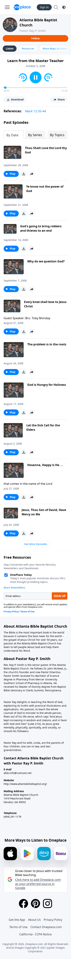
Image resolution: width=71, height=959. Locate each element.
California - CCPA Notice (35, 934)
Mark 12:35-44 (35, 111)
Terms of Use (18, 927)
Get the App (17, 920)
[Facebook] (23, 903)
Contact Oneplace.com (46, 927)
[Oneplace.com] (22, 7)
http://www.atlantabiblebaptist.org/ (25, 784)
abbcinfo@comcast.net (17, 773)
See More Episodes (35, 544)
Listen (9, 48)
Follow (35, 38)
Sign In (44, 7)
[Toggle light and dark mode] (63, 7)
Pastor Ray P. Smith (32, 31)
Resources (28, 48)
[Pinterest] (35, 903)
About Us (34, 920)
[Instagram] (47, 903)
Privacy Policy (53, 920)
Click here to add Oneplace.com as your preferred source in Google (38, 884)
